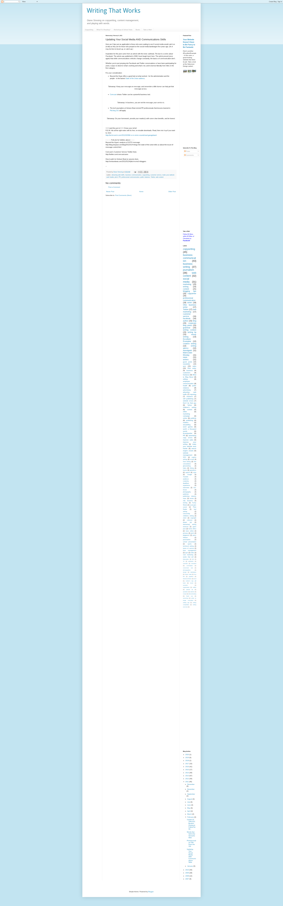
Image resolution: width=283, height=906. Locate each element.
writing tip (192, 332)
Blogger (151, 892)
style (194, 472)
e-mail (192, 459)
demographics (187, 570)
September (191, 794)
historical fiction (187, 578)
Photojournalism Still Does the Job (191, 843)
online (185, 418)
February (190, 817)
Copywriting (89, 30)
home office (192, 529)
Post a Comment (114, 187)
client (184, 518)
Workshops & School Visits (123, 30)
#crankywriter (187, 433)
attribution (190, 561)
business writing (187, 265)
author (185, 321)
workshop (185, 598)
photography (187, 492)
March (189, 814)
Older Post (172, 191)
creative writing (189, 344)
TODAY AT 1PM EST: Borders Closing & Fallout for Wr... (191, 824)
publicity (193, 418)
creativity (186, 481)
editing (185, 379)
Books (138, 30)
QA (193, 559)
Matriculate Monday (187, 354)
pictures (185, 533)
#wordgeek (187, 350)
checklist (185, 563)
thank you (189, 596)
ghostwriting (187, 466)
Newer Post (110, 191)
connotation (189, 565)
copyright (193, 518)
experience (186, 485)
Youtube (185, 477)
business (189, 370)
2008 (187, 876)
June (189, 805)
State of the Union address (135, 78)
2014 (187, 773)
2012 (187, 779)
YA (183, 561)
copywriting (145, 175)
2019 (187, 757)
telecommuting (192, 594)
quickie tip (189, 589)
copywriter (192, 293)
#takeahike (186, 559)
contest (189, 409)
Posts (188, 151)
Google (189, 474)
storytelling (186, 425)
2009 (187, 873)
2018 (187, 760)
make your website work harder (189, 446)
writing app (186, 602)
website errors (188, 401)
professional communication (130, 177)
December (191, 784)
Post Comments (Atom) (123, 195)
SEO (184, 457)
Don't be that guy (189, 403)
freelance (186, 375)
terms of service (188, 548)
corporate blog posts (189, 324)
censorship (186, 513)
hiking (192, 468)
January (190, 866)
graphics (191, 576)
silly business (188, 500)
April (189, 811)
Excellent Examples (187, 340)
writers (186, 360)
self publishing (188, 399)
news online (190, 531)
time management (189, 550)
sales (194, 366)
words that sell (188, 557)
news (185, 357)
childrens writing (188, 516)
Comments (190, 155)
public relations (145, 177)
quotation (185, 591)
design (184, 572)
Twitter (153, 177)
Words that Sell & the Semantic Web (191, 834)
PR (120, 177)
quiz (184, 366)
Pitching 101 (114, 110)
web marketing (189, 310)
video (192, 552)
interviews (186, 487)
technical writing (188, 546)
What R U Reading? (103, 30)
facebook (186, 318)
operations (193, 470)
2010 (187, 870)
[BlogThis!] (141, 172)
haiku (184, 468)
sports (190, 544)
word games (188, 427)
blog (194, 321)
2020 (187, 754)
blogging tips (189, 291)
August (190, 799)
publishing (189, 420)
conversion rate (188, 568)
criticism (189, 520)
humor (185, 470)
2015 (187, 769)
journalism (188, 269)
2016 (187, 766)
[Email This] (139, 172)
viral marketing (188, 555)
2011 (187, 782)
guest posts (187, 362)
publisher (186, 494)
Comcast (113, 94)
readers (185, 422)
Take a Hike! (147, 30)
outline (194, 587)
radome (192, 591)
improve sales (188, 440)
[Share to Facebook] (145, 172)
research (189, 396)
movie (191, 583)
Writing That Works (114, 10)
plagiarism (186, 535)
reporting (193, 394)
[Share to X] (143, 172)
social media (186, 280)
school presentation (189, 542)
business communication (133, 175)
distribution (193, 572)
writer (189, 303)
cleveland (193, 563)
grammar (186, 328)
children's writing (189, 407)
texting (185, 503)
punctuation (186, 539)
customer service (155, 175)
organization (186, 587)
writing (185, 287)
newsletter (186, 364)
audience (186, 479)
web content (159, 177)
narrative (185, 585)
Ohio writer (191, 368)
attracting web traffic (118, 175)
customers (186, 373)
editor (185, 412)
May (189, 808)
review (192, 498)
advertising (187, 390)
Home (141, 191)
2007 (187, 879)
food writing (187, 461)
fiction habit (188, 574)
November (191, 789)
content (186, 289)
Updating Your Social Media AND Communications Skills (191, 855)
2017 (187, 763)
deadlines (186, 483)
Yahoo (189, 405)
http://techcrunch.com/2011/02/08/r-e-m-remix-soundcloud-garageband (131, 135)
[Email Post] (135, 172)
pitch (116, 177)
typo (186, 552)
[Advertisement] (189, 111)
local (195, 578)
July (188, 802)
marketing (187, 284)
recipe (184, 594)
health (185, 385)
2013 (187, 776)
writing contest (189, 330)
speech (187, 472)
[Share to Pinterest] (147, 172)
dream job (187, 522)
